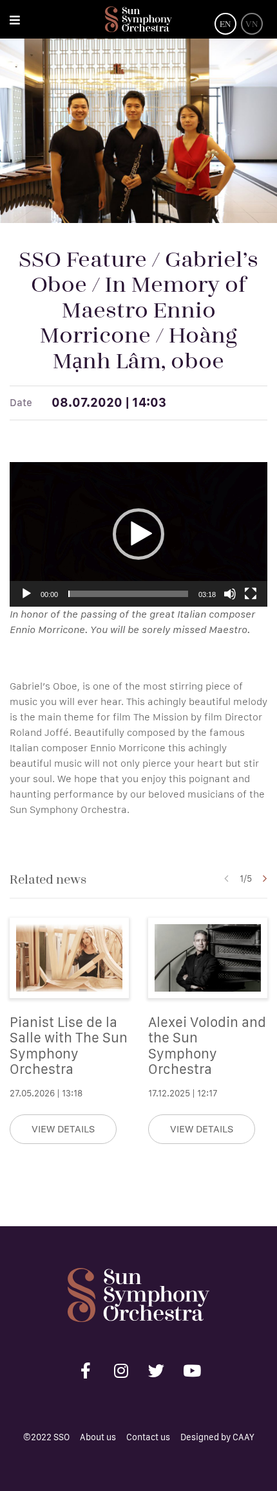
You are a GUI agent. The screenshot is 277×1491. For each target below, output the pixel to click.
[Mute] (230, 593)
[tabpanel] (69, 1030)
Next (264, 878)
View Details (63, 1129)
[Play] (26, 593)
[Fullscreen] (250, 593)
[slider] (128, 594)
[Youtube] (192, 1370)
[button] (138, 534)
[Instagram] (121, 1370)
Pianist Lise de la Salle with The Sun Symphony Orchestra (69, 1045)
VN (251, 23)
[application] (138, 534)
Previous (226, 878)
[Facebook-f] (86, 1370)
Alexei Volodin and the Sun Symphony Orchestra (207, 1045)
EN (225, 23)
